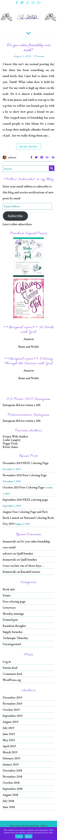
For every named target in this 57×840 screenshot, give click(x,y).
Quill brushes (25, 553)
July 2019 (8, 728)
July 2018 (8, 801)
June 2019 (9, 734)
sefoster (12, 157)
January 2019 (11, 764)
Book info (9, 589)
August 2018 (10, 795)
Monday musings (13, 614)
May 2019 (9, 740)
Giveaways (9, 608)
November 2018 (12, 777)
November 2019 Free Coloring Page (25, 475)
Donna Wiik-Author (15, 436)
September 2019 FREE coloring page (25, 500)
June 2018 (9, 807)
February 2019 (11, 758)
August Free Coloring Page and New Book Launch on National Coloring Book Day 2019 (28, 518)
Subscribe (15, 216)
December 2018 (12, 770)
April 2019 (9, 746)
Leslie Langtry (12, 440)
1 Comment (38, 56)
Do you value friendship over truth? (28, 48)
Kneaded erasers (30, 572)
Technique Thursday (15, 638)
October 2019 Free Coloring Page (23, 487)
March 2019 (10, 752)
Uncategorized (12, 644)
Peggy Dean (10, 443)
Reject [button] (28, 836)
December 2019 (12, 697)
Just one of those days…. (29, 566)
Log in (7, 662)
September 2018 (12, 789)
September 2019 (12, 716)
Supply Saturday (13, 632)
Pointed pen (10, 620)
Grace (6, 566)
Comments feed (12, 674)
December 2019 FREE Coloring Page (26, 463)
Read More (28, 146)
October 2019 (11, 710)
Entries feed (10, 668)
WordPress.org (12, 680)
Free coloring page (14, 601)
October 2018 (11, 783)
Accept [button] (19, 836)
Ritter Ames (10, 447)
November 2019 (12, 704)
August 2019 (10, 722)
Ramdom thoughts (14, 626)
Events (6, 595)
